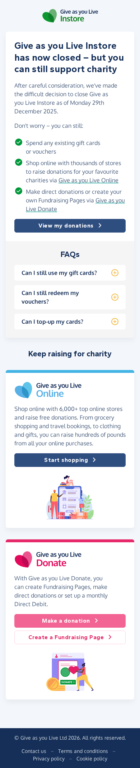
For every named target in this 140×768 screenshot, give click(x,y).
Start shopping (66, 459)
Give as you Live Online (88, 180)
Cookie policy (91, 758)
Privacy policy (49, 758)
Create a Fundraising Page (66, 637)
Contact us (34, 751)
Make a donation (66, 620)
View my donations (66, 225)
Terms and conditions (83, 751)
